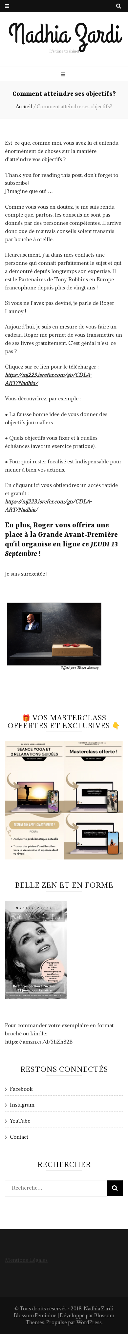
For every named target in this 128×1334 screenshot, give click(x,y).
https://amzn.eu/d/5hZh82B (39, 1041)
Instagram (22, 1104)
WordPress (89, 1322)
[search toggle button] (118, 6)
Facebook (21, 1089)
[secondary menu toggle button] (7, 6)
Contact (19, 1136)
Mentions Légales (26, 1260)
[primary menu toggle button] (64, 74)
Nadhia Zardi (64, 34)
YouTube (20, 1120)
